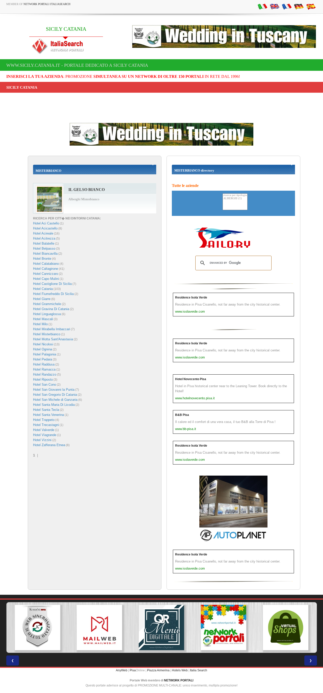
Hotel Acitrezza (44, 238)
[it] (262, 6)
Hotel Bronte (42, 258)
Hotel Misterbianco (46, 334)
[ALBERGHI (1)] (235, 198)
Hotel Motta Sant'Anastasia (53, 339)
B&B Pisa (182, 415)
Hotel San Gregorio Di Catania (55, 395)
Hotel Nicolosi (43, 344)
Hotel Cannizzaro (45, 274)
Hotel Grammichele (47, 304)
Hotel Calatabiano (46, 264)
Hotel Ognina (42, 349)
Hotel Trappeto (44, 420)
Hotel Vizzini (42, 440)
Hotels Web (180, 670)
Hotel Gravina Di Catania (51, 309)
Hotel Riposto (43, 379)
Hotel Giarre (41, 299)
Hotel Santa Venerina (48, 415)
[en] (275, 6)
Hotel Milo (40, 324)
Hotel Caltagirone (45, 269)
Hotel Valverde (43, 430)
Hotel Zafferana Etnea (49, 445)
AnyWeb (121, 670)
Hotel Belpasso (44, 248)
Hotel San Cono (44, 384)
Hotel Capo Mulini (46, 279)
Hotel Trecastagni (46, 425)
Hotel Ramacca (44, 369)
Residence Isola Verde (191, 297)
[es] (311, 6)
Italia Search (198, 670)
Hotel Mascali (43, 319)
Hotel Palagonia (44, 354)
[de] (299, 6)
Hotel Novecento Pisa (190, 379)
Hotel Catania (43, 289)
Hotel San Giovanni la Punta (53, 389)
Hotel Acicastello (45, 228)
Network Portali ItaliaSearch (46, 4)
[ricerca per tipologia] (235, 195)
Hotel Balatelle (43, 243)
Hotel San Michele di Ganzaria (55, 400)
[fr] (287, 6)
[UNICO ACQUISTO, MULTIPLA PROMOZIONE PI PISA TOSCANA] (223, 627)
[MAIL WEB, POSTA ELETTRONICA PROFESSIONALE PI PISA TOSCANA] (99, 627)
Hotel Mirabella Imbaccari (51, 329)
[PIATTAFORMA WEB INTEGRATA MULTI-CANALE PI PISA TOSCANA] (37, 627)
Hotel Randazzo (44, 374)
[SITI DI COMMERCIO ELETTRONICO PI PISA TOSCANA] (285, 627)
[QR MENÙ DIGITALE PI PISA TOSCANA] (161, 627)
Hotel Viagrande (44, 435)
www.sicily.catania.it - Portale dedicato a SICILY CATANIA (77, 65)
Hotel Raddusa (44, 364)
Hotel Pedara (42, 359)
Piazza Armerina (158, 670)
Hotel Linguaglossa (47, 314)
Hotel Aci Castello (46, 223)
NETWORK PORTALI (178, 680)
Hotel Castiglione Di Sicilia (52, 284)
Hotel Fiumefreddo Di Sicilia (53, 294)
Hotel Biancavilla (45, 253)
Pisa (133, 670)
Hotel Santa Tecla (46, 410)
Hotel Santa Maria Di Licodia (54, 405)
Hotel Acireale (43, 233)
